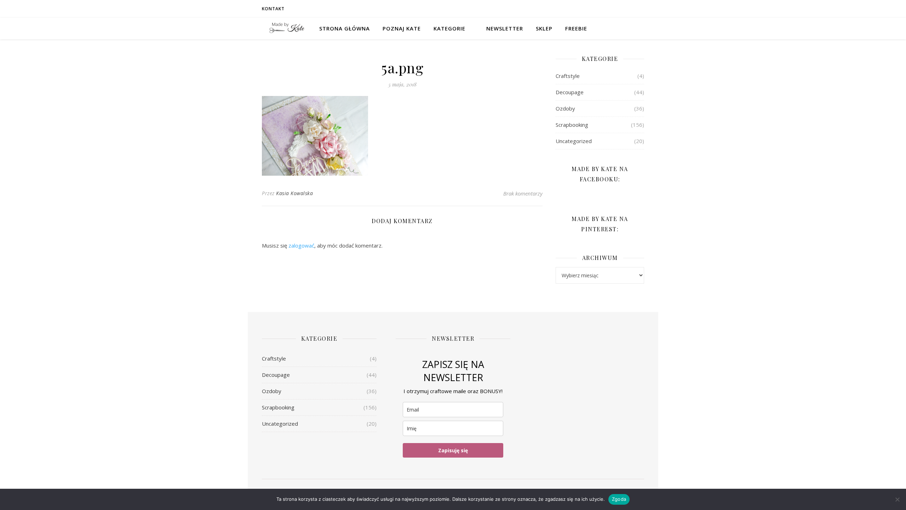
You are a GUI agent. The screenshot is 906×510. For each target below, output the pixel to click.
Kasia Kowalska (294, 193)
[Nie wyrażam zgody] (897, 499)
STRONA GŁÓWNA (344, 28)
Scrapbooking (572, 124)
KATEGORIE (449, 28)
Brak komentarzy (523, 193)
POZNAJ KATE (402, 28)
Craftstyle (568, 75)
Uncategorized (574, 140)
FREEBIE (576, 28)
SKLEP (544, 28)
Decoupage (570, 92)
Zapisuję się (453, 450)
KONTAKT (273, 9)
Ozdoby (565, 108)
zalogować (301, 245)
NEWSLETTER (504, 28)
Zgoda (619, 499)
